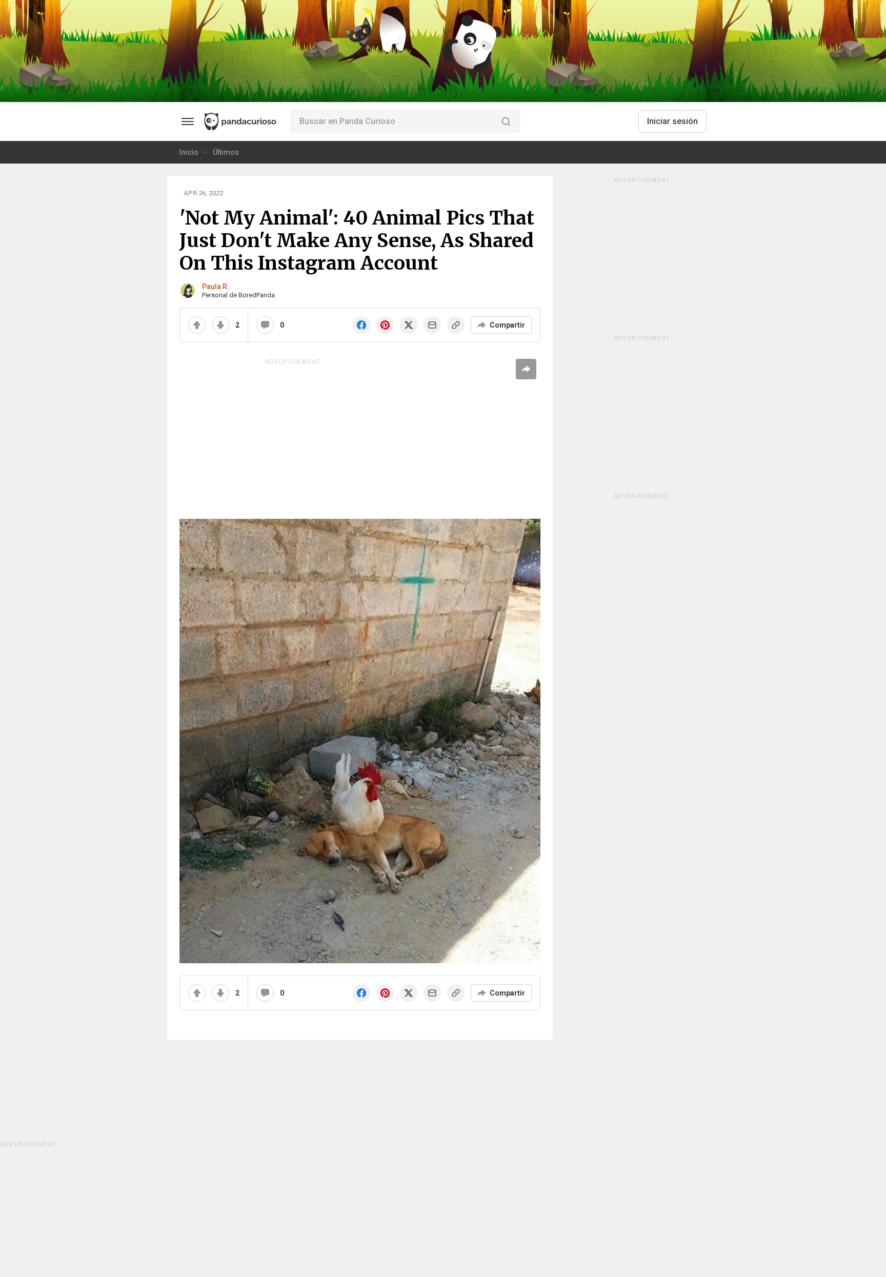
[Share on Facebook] (361, 325)
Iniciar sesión (672, 121)
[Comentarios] (265, 325)
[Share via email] (432, 325)
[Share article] (526, 369)
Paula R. (215, 286)
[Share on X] (408, 325)
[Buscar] (506, 121)
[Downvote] (220, 325)
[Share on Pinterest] (385, 325)
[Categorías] (187, 121)
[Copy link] (456, 325)
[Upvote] (197, 325)
